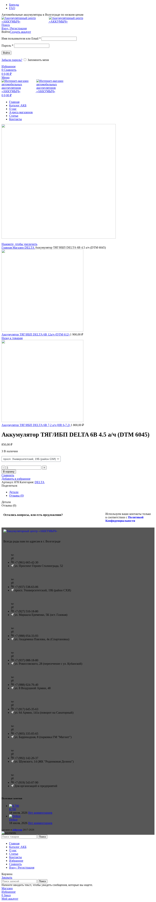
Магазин (19, 247)
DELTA (30, 247)
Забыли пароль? (12, 60)
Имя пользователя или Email (21, 38)
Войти (6, 52)
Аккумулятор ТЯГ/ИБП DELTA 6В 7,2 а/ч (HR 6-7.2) (36, 425)
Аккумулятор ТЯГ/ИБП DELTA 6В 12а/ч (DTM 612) (36, 334)
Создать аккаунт (20, 31)
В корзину (8, 471)
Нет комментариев (40, 812)
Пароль (7, 45)
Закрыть (7, 877)
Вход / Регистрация (21, 867)
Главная (7, 247)
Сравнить (15, 864)
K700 (12, 809)
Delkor (13, 819)
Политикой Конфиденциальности (124, 519)
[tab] (81, 492)
